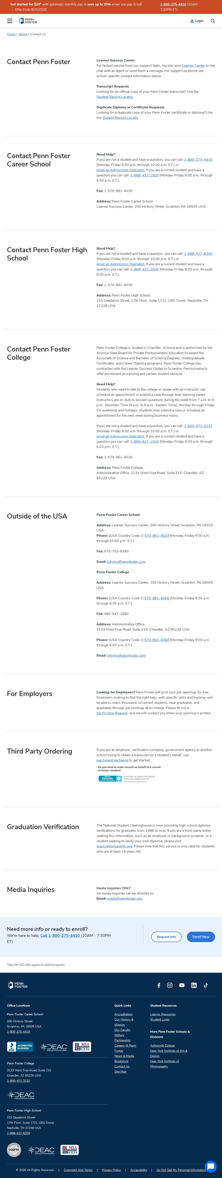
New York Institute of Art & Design (168, 1053)
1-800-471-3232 (198, 426)
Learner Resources (163, 1014)
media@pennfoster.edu (124, 898)
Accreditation (123, 1014)
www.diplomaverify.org (114, 846)
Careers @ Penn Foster (125, 1048)
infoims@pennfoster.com (126, 561)
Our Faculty (122, 1030)
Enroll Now (201, 937)
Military (119, 1035)
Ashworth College (162, 1046)
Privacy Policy (111, 1170)
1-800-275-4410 (173, 4)
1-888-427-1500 (144, 175)
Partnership (122, 1040)
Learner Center (193, 65)
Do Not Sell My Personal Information (181, 1170)
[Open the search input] (213, 21)
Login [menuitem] (199, 21)
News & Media (124, 1056)
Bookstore (121, 1061)
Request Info (166, 937)
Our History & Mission (123, 1022)
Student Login (160, 1019)
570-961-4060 (156, 598)
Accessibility (138, 1170)
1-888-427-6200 (198, 253)
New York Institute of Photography (164, 1064)
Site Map (120, 1072)
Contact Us (122, 1066)
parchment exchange (112, 760)
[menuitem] (29, 20)
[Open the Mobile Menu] (10, 21)
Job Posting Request (111, 713)
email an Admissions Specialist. (120, 170)
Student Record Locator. (115, 96)
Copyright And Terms (78, 1170)
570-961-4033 (156, 535)
